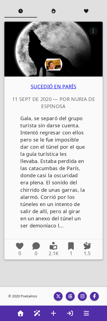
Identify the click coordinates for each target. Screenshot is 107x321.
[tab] (20, 11)
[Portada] (20, 313)
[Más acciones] (93, 31)
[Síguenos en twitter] (58, 296)
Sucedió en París (53, 86)
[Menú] (86, 313)
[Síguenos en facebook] (94, 296)
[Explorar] (37, 313)
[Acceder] (70, 313)
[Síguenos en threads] (70, 296)
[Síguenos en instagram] (82, 296)
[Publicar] (53, 313)
